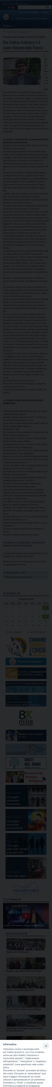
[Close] (46, 1046)
